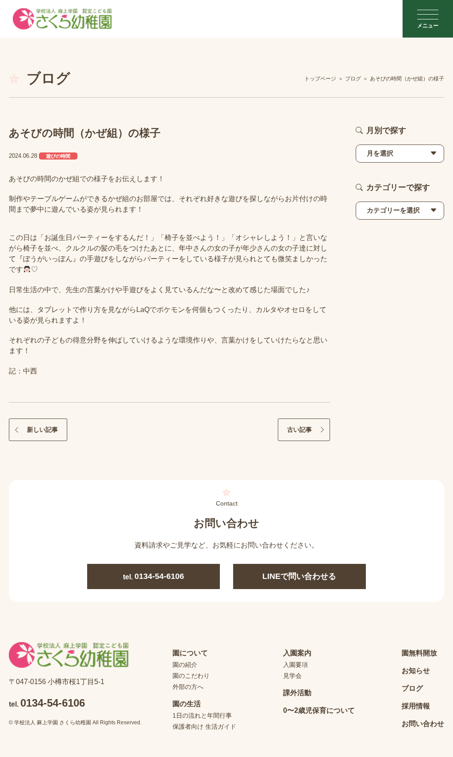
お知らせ (416, 670)
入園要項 (295, 664)
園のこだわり (191, 675)
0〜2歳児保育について (319, 710)
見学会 (292, 675)
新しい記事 (42, 429)
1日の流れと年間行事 (202, 715)
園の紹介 (185, 664)
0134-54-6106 (153, 576)
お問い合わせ (423, 723)
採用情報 (416, 706)
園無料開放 (419, 653)
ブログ (412, 688)
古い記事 (299, 429)
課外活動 (297, 692)
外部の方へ (188, 686)
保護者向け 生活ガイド (204, 726)
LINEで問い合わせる (299, 576)
